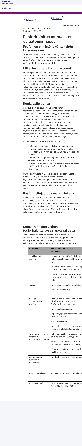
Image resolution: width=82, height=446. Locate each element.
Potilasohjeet (8, 8)
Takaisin (30, 20)
